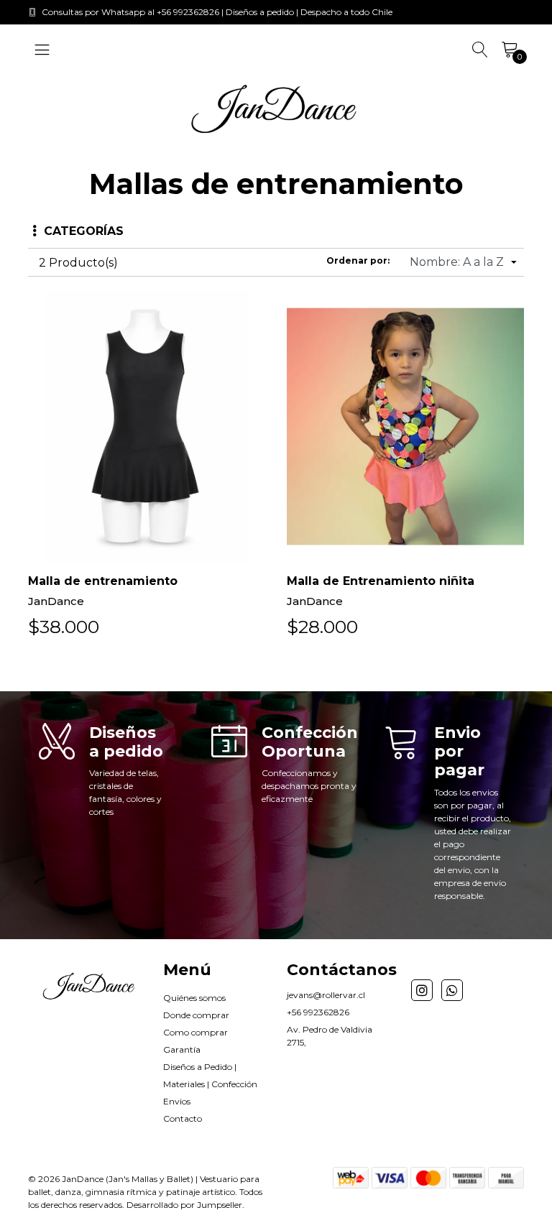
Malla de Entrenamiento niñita (380, 581)
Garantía (182, 1049)
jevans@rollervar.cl (326, 994)
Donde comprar (196, 1015)
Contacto (182, 1118)
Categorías (84, 231)
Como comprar (195, 1032)
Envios (176, 1101)
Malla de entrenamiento (103, 581)
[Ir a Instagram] (422, 990)
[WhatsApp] (452, 990)
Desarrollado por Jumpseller (184, 1204)
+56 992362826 (318, 1012)
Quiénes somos (194, 997)
